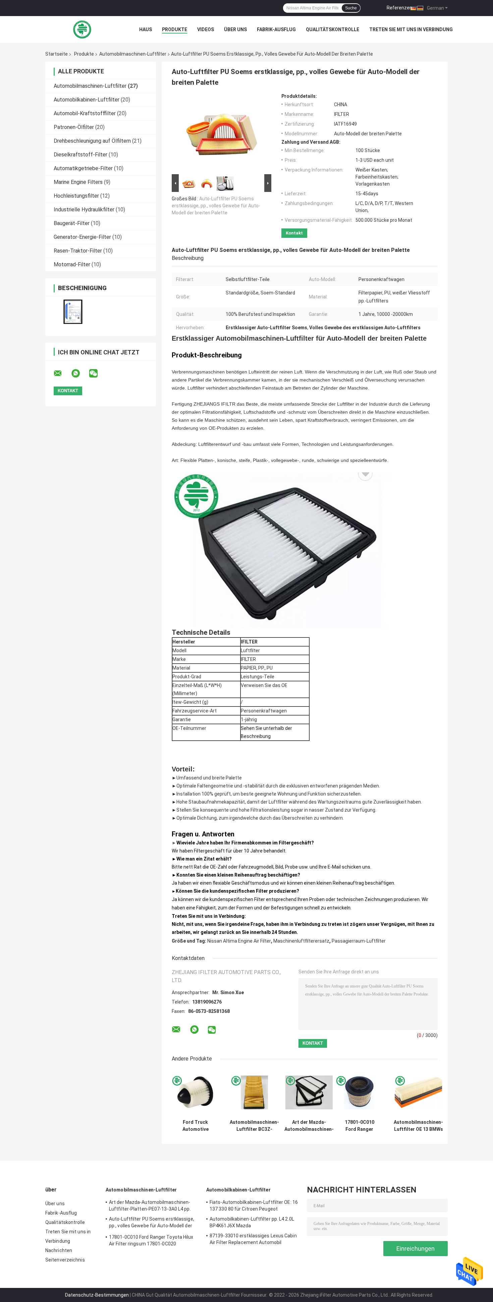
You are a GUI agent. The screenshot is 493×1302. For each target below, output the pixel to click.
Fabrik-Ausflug (276, 29)
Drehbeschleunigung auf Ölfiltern (92, 141)
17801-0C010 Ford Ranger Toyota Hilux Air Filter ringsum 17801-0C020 (359, 1125)
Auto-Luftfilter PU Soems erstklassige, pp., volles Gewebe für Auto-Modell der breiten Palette (216, 205)
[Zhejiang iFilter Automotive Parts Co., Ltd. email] (62, 373)
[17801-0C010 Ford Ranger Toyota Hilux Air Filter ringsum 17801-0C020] (359, 1092)
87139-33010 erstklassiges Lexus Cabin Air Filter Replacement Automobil (253, 1239)
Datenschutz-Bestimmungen (97, 1295)
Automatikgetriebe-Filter (83, 168)
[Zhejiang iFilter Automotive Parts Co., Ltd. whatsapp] (79, 373)
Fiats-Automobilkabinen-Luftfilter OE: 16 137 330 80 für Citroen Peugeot (254, 1206)
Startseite (56, 54)
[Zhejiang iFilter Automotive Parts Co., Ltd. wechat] (97, 373)
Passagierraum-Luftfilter (359, 941)
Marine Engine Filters (78, 182)
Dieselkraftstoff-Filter (80, 154)
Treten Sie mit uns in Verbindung (411, 29)
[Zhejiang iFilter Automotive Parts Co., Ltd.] (82, 29)
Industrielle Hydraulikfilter (84, 209)
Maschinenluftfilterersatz (301, 941)
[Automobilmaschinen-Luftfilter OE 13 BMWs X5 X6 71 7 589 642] (418, 1092)
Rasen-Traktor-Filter (78, 251)
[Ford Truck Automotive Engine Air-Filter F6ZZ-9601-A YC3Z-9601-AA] (195, 1092)
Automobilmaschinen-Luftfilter (132, 54)
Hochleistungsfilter (76, 196)
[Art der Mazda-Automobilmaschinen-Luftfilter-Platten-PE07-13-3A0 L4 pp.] (309, 1092)
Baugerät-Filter (72, 223)
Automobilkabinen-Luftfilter (86, 99)
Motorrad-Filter (72, 264)
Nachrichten (58, 1250)
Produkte (174, 29)
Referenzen (399, 7)
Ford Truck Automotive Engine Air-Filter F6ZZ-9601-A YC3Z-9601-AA (195, 1125)
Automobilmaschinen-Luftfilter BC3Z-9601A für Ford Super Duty (254, 1125)
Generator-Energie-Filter (82, 237)
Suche (351, 8)
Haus (145, 29)
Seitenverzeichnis (65, 1259)
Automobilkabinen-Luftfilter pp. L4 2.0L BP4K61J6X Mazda (252, 1222)
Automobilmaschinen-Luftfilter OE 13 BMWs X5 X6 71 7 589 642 (418, 1125)
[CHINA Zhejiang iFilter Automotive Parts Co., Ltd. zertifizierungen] (73, 311)
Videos (205, 29)
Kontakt (294, 232)
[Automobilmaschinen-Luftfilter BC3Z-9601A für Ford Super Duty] (254, 1092)
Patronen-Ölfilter (74, 127)
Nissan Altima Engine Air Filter (239, 941)
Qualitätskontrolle (332, 29)
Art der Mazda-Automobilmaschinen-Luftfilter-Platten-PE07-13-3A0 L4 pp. (309, 1125)
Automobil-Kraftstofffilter (85, 113)
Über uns (235, 29)
